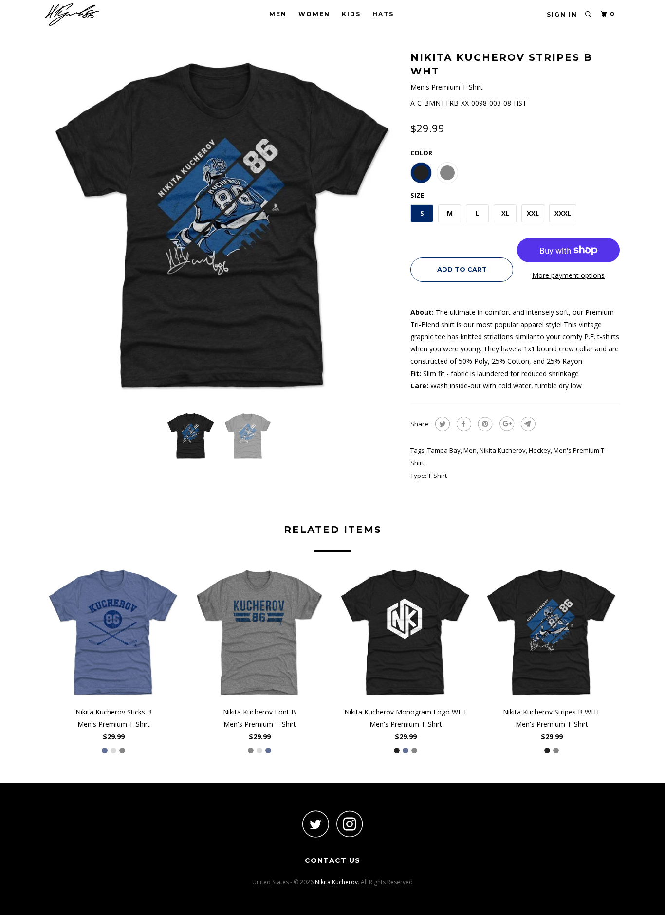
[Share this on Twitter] (441, 424)
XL (505, 213)
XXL (533, 213)
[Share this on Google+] (505, 424)
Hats (383, 14)
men (470, 450)
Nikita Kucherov (503, 450)
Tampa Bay (444, 450)
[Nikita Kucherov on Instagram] (349, 823)
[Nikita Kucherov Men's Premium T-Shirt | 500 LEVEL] (223, 226)
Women (314, 14)
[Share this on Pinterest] (484, 424)
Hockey (540, 450)
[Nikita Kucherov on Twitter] (315, 823)
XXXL (562, 213)
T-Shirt (437, 475)
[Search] (588, 14)
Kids (351, 14)
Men (278, 14)
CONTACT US (332, 860)
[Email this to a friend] (527, 424)
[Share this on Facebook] (462, 424)
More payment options (568, 275)
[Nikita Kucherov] (95, 14)
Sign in (562, 14)
